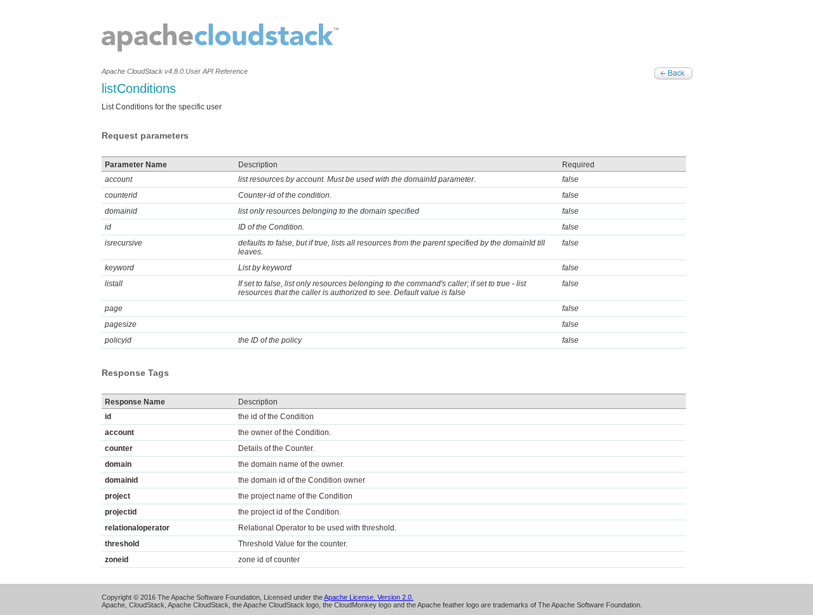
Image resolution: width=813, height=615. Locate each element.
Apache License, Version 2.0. (368, 597)
